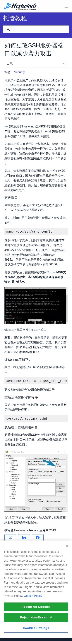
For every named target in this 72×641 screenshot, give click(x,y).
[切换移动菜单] (66, 6)
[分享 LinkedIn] (24, 537)
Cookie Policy (33, 595)
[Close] (67, 546)
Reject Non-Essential (36, 617)
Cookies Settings (36, 628)
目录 (9, 63)
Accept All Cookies (36, 606)
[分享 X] (10, 537)
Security (19, 72)
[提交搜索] (8, 29)
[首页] (20, 6)
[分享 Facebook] (38, 537)
